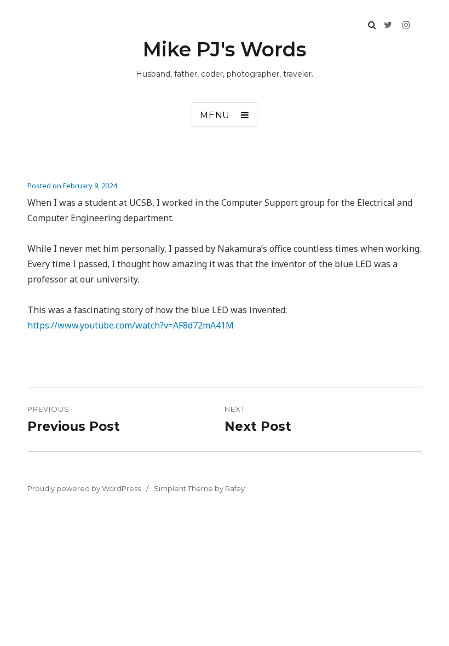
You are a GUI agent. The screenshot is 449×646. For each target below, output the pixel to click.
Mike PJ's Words (224, 49)
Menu (215, 115)
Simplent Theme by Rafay (199, 488)
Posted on (72, 186)
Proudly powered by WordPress (84, 488)
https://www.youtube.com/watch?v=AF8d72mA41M (130, 325)
